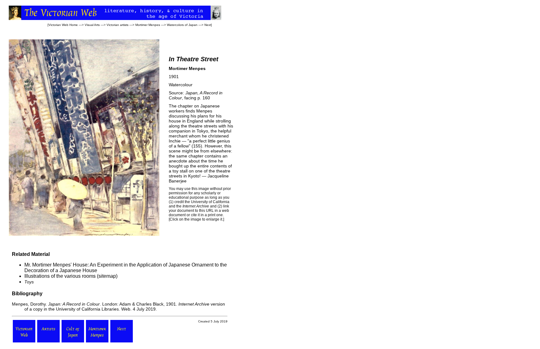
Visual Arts (92, 25)
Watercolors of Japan (182, 25)
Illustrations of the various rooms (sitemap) (71, 276)
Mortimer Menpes (147, 25)
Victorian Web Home (63, 25)
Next (207, 25)
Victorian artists (117, 25)
